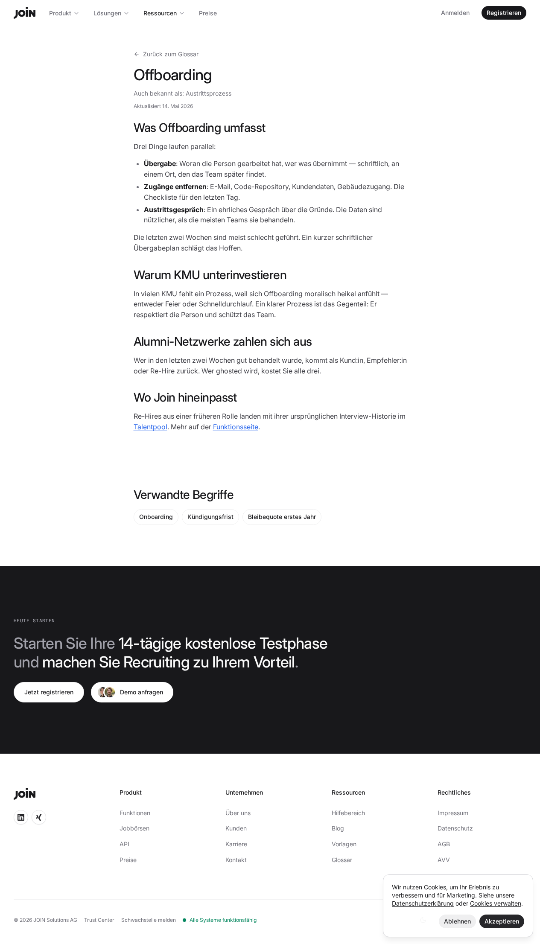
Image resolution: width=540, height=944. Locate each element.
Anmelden (455, 12)
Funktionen (135, 812)
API (124, 844)
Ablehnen (457, 921)
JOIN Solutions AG (55, 920)
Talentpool (150, 426)
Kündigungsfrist (210, 516)
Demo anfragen (141, 692)
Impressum (453, 812)
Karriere (236, 844)
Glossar (342, 859)
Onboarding (156, 516)
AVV (444, 859)
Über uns (238, 812)
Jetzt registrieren (48, 692)
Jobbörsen (134, 828)
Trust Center (99, 920)
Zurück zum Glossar (170, 54)
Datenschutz (455, 828)
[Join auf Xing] (39, 817)
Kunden (236, 828)
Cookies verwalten (495, 903)
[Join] (24, 13)
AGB (444, 844)
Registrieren (504, 12)
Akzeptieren (502, 921)
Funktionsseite (235, 426)
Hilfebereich (348, 812)
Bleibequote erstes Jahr (282, 516)
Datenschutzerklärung (423, 903)
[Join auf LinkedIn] (21, 817)
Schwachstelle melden (148, 920)
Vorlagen (344, 844)
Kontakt (236, 859)
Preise (208, 13)
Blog (338, 828)
